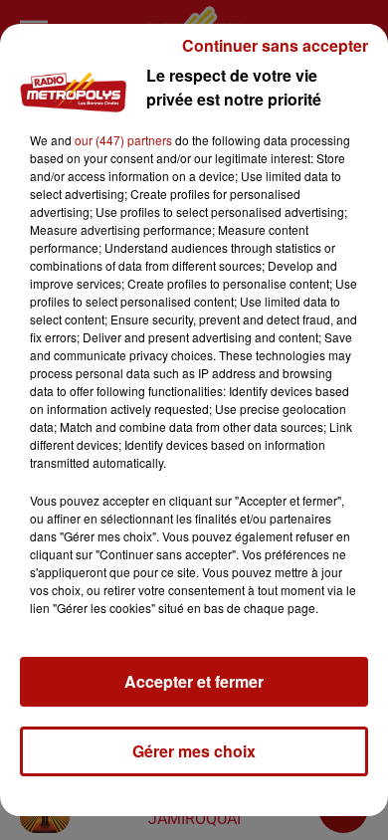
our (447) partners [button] (123, 139)
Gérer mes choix (194, 750)
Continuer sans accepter (275, 45)
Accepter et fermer (194, 681)
